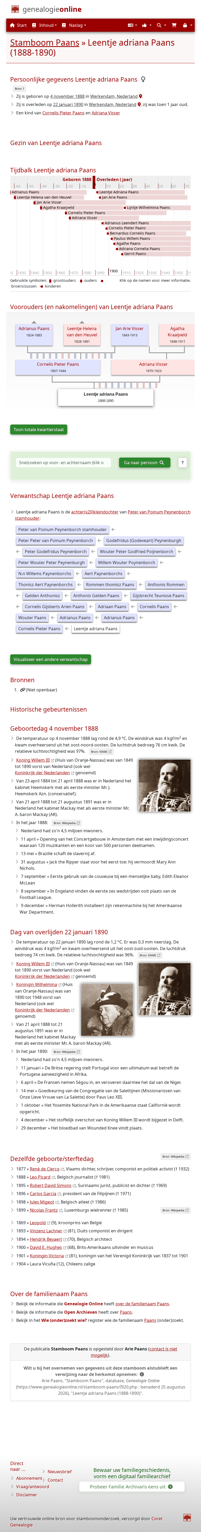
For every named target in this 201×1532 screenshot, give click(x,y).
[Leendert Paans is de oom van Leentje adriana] (56, 356)
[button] (132, 25)
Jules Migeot (42, 1202)
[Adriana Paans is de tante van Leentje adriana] (63, 356)
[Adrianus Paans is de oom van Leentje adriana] (44, 356)
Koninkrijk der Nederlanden (42, 773)
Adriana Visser (106, 113)
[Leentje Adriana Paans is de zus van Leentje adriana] (100, 385)
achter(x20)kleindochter (95, 512)
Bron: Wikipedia (64, 823)
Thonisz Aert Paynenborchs (45, 584)
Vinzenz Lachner (46, 1231)
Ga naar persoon (141, 462)
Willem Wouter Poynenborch (126, 562)
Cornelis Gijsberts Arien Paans (55, 606)
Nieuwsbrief (60, 1472)
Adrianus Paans (34, 328)
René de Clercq (44, 1169)
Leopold (38, 1223)
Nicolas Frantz (44, 1210)
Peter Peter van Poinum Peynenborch (55, 540)
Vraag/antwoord (32, 1486)
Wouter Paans (32, 618)
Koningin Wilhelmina (36, 984)
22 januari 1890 (68, 104)
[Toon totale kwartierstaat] (34, 322)
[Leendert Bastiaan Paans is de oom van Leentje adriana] (111, 356)
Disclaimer (26, 1495)
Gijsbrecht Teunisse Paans (159, 595)
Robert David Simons (50, 1185)
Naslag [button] (75, 25)
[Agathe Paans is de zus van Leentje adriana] (137, 385)
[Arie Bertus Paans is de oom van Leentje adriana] (105, 356)
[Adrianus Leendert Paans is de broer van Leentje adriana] (112, 385)
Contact (55, 1480)
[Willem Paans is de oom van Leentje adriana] (50, 356)
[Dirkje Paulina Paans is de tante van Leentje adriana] (93, 356)
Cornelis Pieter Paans (63, 113)
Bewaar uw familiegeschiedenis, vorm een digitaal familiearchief (132, 1473)
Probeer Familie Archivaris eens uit (128, 1486)
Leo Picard (40, 1177)
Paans (126, 1312)
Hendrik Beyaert (46, 1239)
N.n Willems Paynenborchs (44, 573)
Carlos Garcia (43, 1193)
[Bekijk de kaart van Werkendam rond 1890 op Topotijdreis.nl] (138, 104)
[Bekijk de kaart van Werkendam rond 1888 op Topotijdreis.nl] (140, 96)
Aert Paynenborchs (103, 573)
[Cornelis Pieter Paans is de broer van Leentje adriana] (119, 385)
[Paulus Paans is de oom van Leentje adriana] (31, 356)
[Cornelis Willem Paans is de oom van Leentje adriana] (75, 356)
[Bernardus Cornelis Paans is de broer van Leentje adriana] (125, 385)
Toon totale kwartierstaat (39, 429)
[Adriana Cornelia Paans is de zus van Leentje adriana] (144, 385)
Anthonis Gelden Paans (96, 595)
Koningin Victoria (47, 1256)
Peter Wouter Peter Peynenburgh (51, 562)
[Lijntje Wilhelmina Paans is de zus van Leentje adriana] (156, 385)
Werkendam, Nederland (114, 96)
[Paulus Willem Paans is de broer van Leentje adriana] (131, 385)
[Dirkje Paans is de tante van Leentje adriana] (99, 356)
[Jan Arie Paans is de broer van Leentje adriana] (106, 385)
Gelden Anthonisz (42, 595)
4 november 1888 (67, 96)
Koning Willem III (33, 760)
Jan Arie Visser (130, 328)
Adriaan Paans (112, 606)
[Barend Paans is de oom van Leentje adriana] (86, 356)
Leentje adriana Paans (96, 629)
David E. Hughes (46, 1247)
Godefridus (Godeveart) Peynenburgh (143, 540)
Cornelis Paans (154, 606)
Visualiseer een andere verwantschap (51, 659)
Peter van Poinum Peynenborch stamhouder (62, 529)
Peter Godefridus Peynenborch (56, 551)
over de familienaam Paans (142, 1304)
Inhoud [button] (46, 25)
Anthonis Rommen (166, 584)
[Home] (187, 1517)
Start (21, 25)
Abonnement (29, 1478)
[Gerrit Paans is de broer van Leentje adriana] (150, 385)
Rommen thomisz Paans (110, 584)
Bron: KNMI (99, 752)
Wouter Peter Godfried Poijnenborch (136, 551)
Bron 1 (19, 89)
